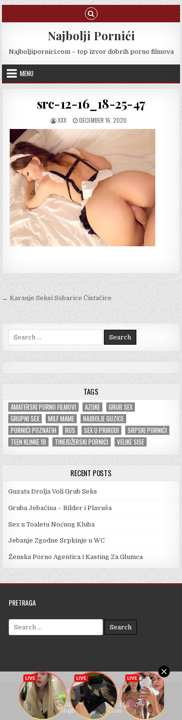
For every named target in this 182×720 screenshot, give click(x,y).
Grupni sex (25, 418)
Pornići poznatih (33, 430)
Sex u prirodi (101, 430)
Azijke (92, 407)
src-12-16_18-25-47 (91, 103)
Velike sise (130, 442)
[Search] (91, 13)
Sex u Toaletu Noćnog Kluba (51, 524)
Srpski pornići (147, 430)
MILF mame (61, 418)
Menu (26, 73)
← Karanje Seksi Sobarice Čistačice (57, 298)
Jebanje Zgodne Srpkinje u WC (56, 540)
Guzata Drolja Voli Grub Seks (52, 491)
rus (70, 430)
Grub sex (120, 407)
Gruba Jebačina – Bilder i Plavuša (60, 508)
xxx (62, 120)
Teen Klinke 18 (28, 442)
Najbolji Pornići (91, 35)
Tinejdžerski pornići (81, 442)
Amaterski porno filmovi (43, 407)
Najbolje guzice (103, 418)
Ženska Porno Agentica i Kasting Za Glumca (75, 556)
